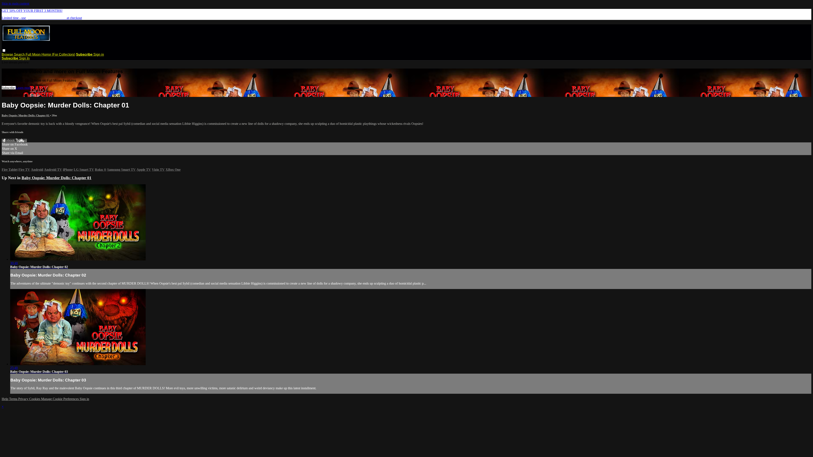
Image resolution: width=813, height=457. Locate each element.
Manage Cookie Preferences (60, 399)
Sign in (98, 54)
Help (5, 399)
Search (20, 54)
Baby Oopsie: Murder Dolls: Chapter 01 (26, 115)
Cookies (35, 399)
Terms (13, 399)
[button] (4, 50)
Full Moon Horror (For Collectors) (50, 54)
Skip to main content (15, 3)
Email (23, 140)
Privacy (23, 399)
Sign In (24, 58)
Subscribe (9, 87)
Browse (8, 54)
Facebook (9, 140)
